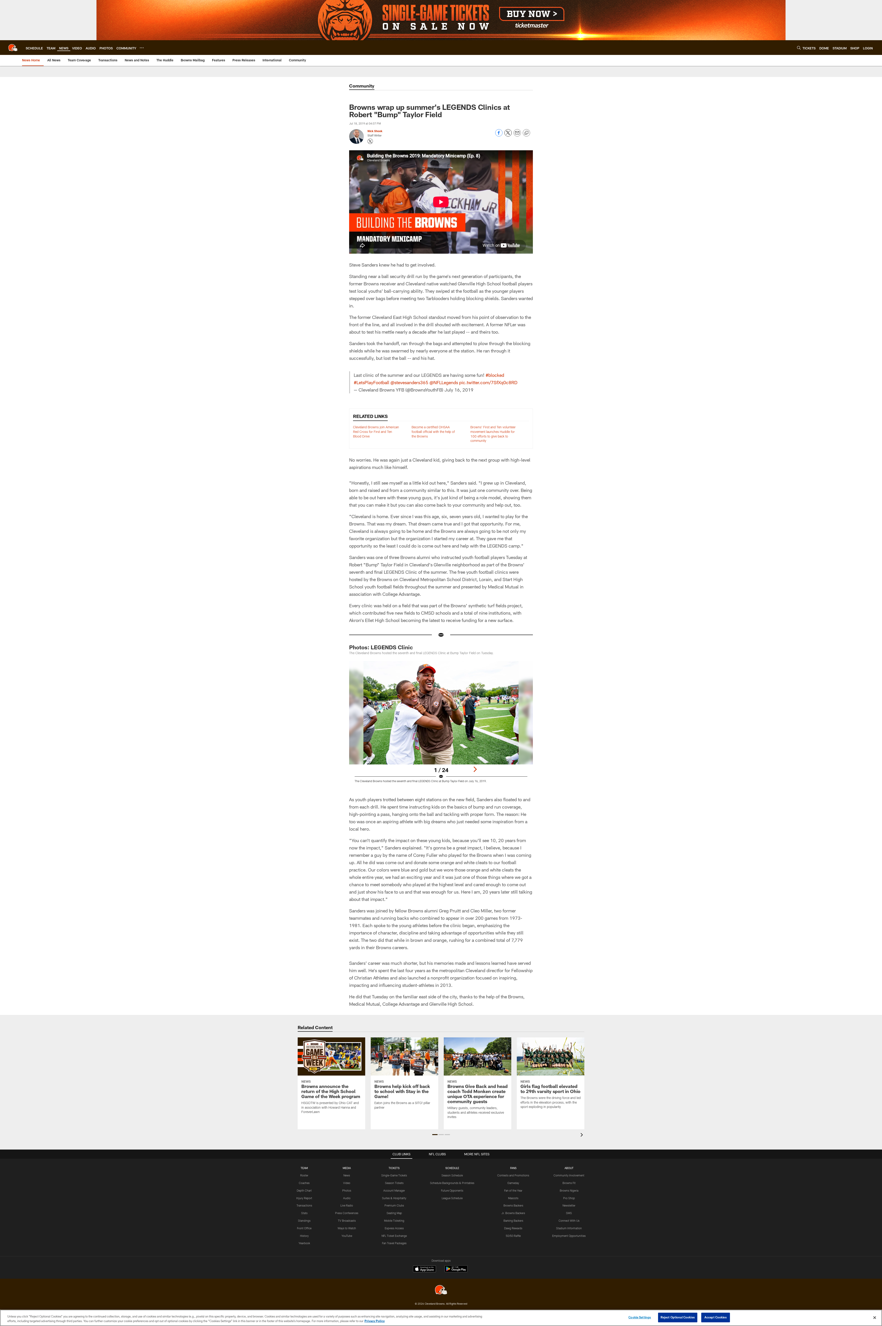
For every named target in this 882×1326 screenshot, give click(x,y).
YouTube (347, 1235)
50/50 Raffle (513, 1235)
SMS (569, 1213)
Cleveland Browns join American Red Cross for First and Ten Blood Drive (376, 431)
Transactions (304, 1205)
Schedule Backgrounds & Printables (452, 1182)
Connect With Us (569, 1220)
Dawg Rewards (513, 1228)
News (346, 1175)
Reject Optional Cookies (678, 1317)
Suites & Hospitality (394, 1198)
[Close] (875, 1317)
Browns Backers (513, 1205)
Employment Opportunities (569, 1235)
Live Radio (346, 1205)
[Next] (475, 769)
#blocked (495, 375)
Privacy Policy (375, 1321)
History (304, 1235)
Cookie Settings (639, 1317)
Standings (304, 1220)
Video (346, 1182)
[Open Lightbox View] (441, 724)
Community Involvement (569, 1175)
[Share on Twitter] (508, 135)
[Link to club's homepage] (12, 47)
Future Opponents (452, 1190)
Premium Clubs (394, 1205)
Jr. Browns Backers (513, 1213)
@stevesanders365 (409, 382)
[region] (441, 1318)
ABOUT (569, 1168)
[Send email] (517, 135)
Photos (346, 1190)
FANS (513, 1168)
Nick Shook (375, 131)
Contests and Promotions (513, 1175)
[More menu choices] (142, 48)
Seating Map (394, 1213)
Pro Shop (569, 1198)
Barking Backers (513, 1220)
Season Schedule (452, 1175)
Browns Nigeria (569, 1190)
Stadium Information (569, 1228)
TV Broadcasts (347, 1220)
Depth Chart (304, 1190)
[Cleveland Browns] (441, 1290)
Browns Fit (569, 1182)
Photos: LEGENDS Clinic (381, 647)
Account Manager (394, 1190)
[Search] (799, 48)
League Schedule (452, 1198)
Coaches (304, 1182)
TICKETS (394, 1168)
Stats (304, 1213)
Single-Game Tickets (394, 1175)
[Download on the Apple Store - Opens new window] (424, 1269)
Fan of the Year (513, 1190)
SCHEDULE (452, 1168)
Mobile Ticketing (394, 1220)
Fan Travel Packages (394, 1243)
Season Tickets (394, 1182)
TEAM (304, 1168)
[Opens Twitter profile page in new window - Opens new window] (370, 141)
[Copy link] (526, 133)
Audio (347, 1198)
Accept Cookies (715, 1317)
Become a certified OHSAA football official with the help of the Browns (433, 431)
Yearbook (304, 1243)
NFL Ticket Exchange (394, 1235)
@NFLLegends (444, 382)
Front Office (304, 1228)
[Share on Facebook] (499, 135)
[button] (435, 1134)
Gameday (513, 1182)
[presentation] (582, 1135)
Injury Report (304, 1198)
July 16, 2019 (458, 389)
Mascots (513, 1198)
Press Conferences (346, 1213)
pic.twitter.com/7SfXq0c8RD (488, 382)
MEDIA (347, 1168)
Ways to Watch (347, 1228)
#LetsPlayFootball (371, 382)
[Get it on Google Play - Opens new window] (456, 1271)
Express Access (394, 1228)
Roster (304, 1175)
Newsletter (569, 1205)
